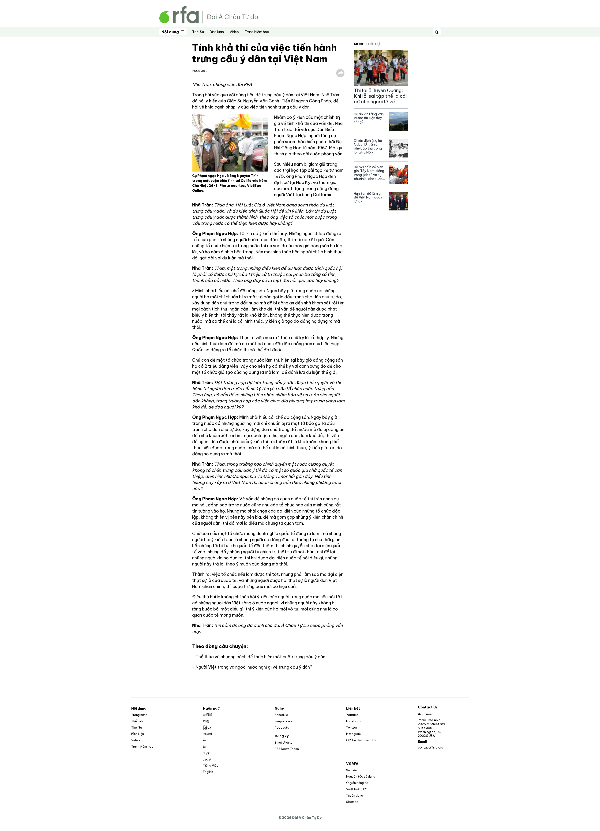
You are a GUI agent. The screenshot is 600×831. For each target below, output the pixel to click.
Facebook (353, 721)
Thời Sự (198, 32)
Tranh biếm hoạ (257, 32)
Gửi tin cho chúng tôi (361, 740)
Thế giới (137, 721)
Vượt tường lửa (357, 789)
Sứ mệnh (352, 770)
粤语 (206, 721)
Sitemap (352, 802)
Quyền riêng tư (357, 783)
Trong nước (139, 715)
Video (234, 32)
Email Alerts (283, 742)
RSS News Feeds (287, 749)
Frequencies (283, 721)
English (208, 772)
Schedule (281, 715)
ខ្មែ (204, 746)
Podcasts (282, 727)
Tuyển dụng (354, 795)
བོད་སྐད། (207, 753)
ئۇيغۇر (207, 759)
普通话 (207, 715)
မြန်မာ (207, 727)
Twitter (351, 727)
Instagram (353, 734)
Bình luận (217, 32)
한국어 (207, 734)
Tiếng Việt (210, 765)
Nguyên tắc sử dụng (360, 776)
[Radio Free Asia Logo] (208, 14)
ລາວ (205, 740)
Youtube (352, 715)
